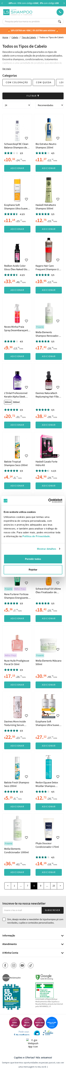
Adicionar (17, 168)
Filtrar (32, 96)
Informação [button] (8, 935)
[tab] (33, 936)
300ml (8, 402)
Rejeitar (33, 569)
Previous (2, 3)
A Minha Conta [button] (10, 953)
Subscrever (52, 910)
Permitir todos (33, 559)
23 (54, 885)
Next (64, 3)
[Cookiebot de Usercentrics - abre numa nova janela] (48, 501)
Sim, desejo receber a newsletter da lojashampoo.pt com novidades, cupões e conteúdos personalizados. (35, 921)
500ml (16, 402)
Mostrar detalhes (46, 548)
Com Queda (43, 82)
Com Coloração (17, 82)
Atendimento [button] (9, 944)
